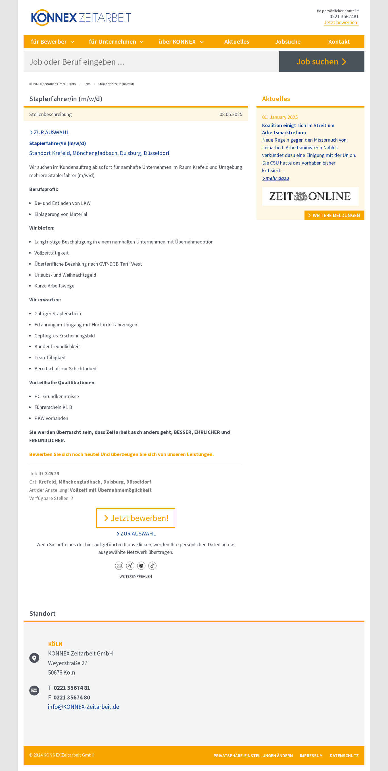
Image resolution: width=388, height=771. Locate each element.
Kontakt (339, 41)
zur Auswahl (51, 132)
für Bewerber (49, 41)
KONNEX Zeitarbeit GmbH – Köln (52, 84)
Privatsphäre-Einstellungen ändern (253, 755)
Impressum (311, 755)
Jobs (87, 84)
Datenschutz (344, 755)
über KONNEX (177, 41)
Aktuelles (236, 41)
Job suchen (318, 61)
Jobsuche (288, 41)
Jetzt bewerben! (341, 22)
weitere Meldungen (336, 215)
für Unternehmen (112, 41)
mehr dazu (277, 178)
